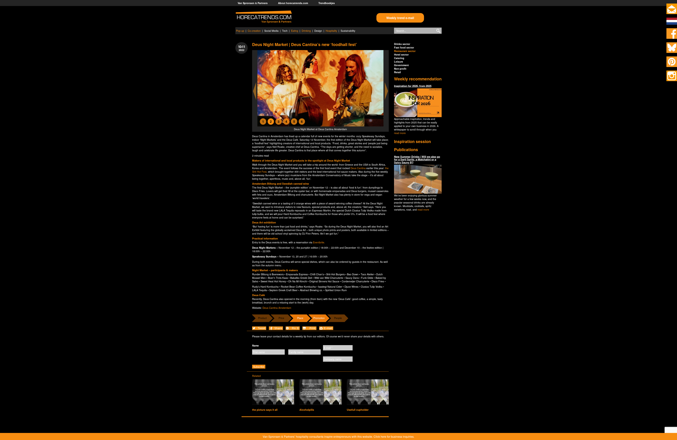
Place (300, 318)
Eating (294, 30)
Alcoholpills (306, 410)
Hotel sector (401, 54)
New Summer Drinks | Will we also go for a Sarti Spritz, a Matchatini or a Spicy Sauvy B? (417, 159)
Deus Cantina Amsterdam (277, 307)
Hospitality (331, 30)
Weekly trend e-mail (400, 18)
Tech (285, 30)
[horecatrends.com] (263, 16)
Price (281, 318)
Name (255, 345)
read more (400, 133)
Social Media (271, 30)
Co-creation (254, 30)
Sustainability (348, 30)
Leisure (398, 61)
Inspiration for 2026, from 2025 (412, 86)
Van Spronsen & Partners (253, 3)
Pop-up (240, 30)
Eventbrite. (319, 242)
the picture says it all (264, 410)
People (338, 318)
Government (401, 65)
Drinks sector (402, 44)
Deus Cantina (358, 168)
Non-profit (400, 68)
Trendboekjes (326, 3)
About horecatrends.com (293, 3)
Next (386, 91)
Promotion (319, 318)
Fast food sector (404, 47)
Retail (397, 72)
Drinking (306, 30)
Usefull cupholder (358, 410)
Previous (254, 91)
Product (262, 318)
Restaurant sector (405, 51)
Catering (399, 58)
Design (318, 30)
